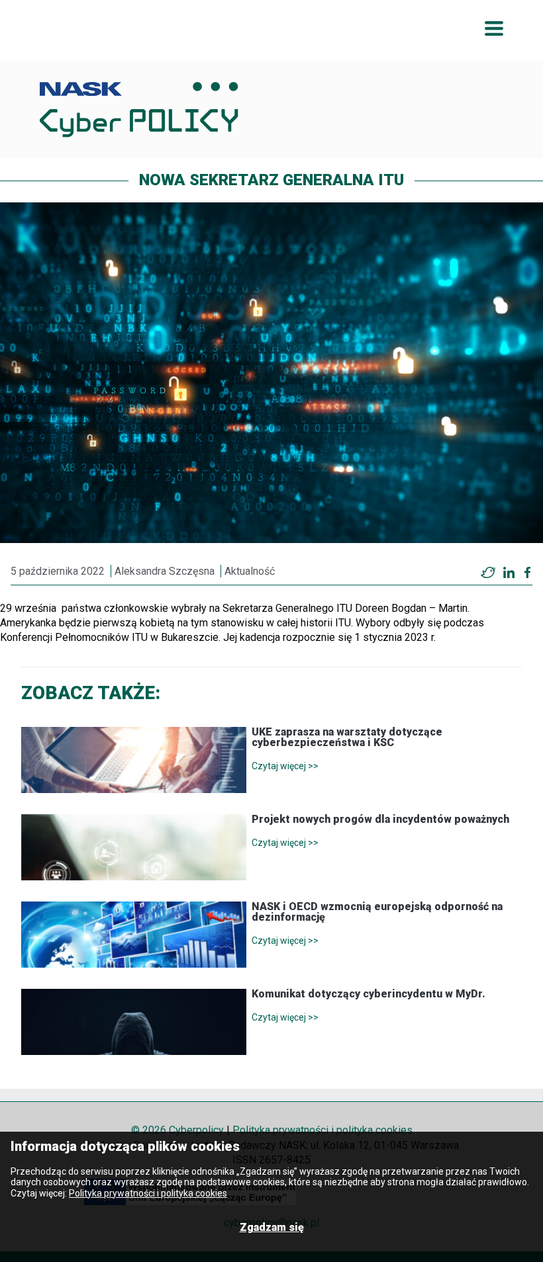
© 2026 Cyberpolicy (177, 1130)
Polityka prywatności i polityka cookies (322, 1130)
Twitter (488, 572)
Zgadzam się (272, 1227)
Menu (494, 28)
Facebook (527, 572)
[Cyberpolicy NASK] (139, 109)
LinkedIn (508, 572)
